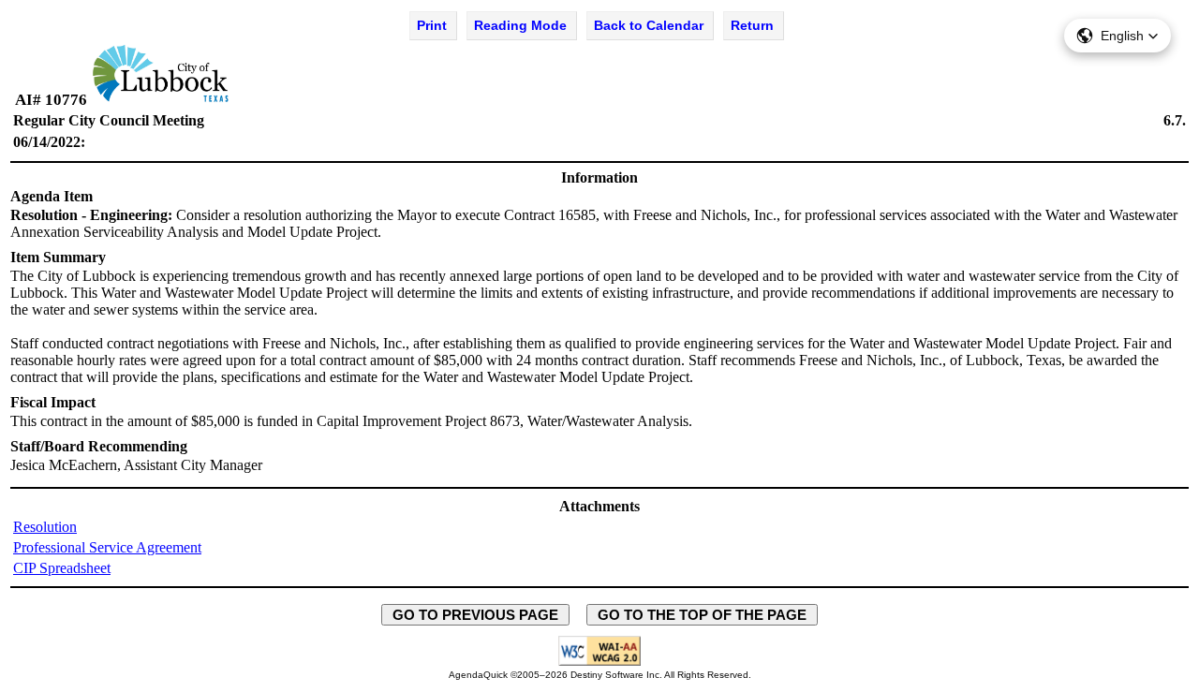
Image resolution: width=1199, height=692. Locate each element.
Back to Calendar (648, 25)
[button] (1117, 35)
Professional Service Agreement (107, 547)
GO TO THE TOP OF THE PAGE (702, 615)
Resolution (45, 527)
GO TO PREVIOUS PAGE (475, 615)
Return (752, 25)
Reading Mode (520, 25)
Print (432, 25)
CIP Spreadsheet (62, 568)
